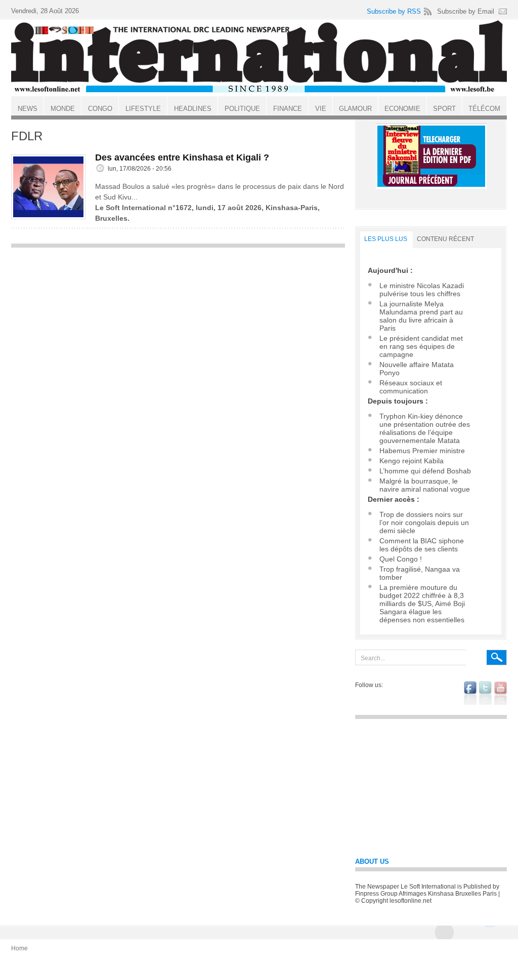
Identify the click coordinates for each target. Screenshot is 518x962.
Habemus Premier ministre (422, 451)
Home (19, 948)
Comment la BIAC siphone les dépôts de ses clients (421, 545)
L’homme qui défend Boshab (425, 471)
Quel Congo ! (400, 559)
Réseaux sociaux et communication (410, 387)
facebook (470, 693)
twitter (485, 693)
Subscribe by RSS (394, 11)
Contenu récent (445, 239)
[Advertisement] (178, 324)
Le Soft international (259, 57)
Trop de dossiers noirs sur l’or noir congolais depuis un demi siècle (424, 522)
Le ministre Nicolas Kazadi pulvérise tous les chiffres (421, 290)
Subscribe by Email (465, 11)
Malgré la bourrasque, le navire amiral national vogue (424, 485)
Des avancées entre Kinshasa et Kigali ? (182, 157)
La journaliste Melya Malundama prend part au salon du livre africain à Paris (421, 316)
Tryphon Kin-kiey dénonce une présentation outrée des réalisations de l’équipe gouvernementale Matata (424, 428)
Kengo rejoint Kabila (411, 461)
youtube (500, 693)
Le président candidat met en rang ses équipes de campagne (421, 346)
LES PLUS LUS (385, 239)
